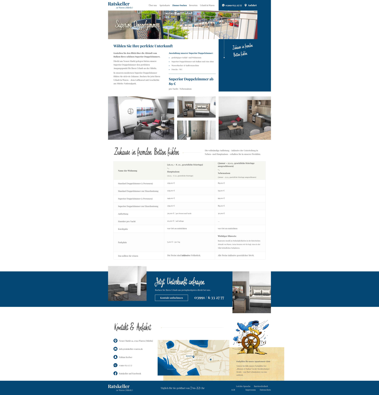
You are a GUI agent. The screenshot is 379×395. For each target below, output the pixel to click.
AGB (233, 389)
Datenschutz (265, 389)
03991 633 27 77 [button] (125, 365)
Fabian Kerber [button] (125, 357)
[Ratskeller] (120, 387)
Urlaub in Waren (207, 5)
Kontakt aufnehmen (171, 297)
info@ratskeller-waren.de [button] (131, 349)
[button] (120, 5)
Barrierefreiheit (261, 386)
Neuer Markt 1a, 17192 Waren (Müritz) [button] (136, 340)
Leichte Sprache (243, 386)
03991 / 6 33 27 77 (209, 297)
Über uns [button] (153, 5)
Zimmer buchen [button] (179, 5)
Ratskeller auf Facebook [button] (130, 373)
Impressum (250, 389)
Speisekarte (165, 5)
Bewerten (193, 5)
